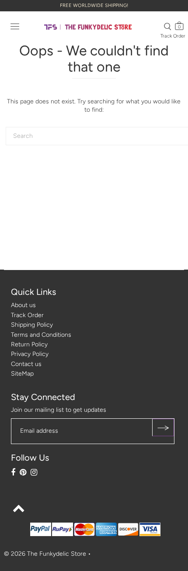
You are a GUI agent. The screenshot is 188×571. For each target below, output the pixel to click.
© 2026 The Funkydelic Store (45, 553)
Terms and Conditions (41, 334)
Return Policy (29, 344)
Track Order (172, 36)
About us (23, 305)
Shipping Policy (32, 324)
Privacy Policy (30, 354)
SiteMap (22, 373)
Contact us (26, 364)
